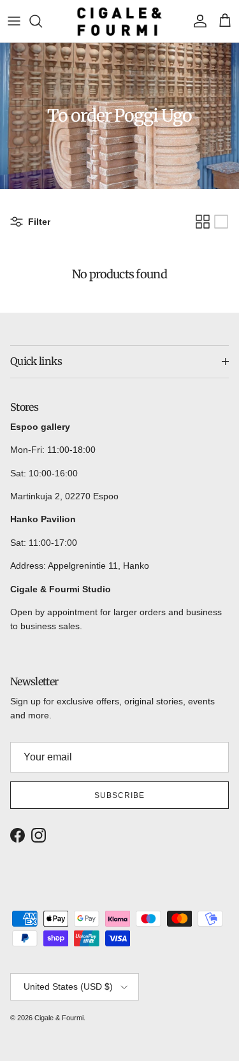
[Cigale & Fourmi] (119, 21)
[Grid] (202, 221)
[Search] (42, 21)
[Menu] (14, 21)
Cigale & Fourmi (58, 1018)
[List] (221, 221)
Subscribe (119, 795)
